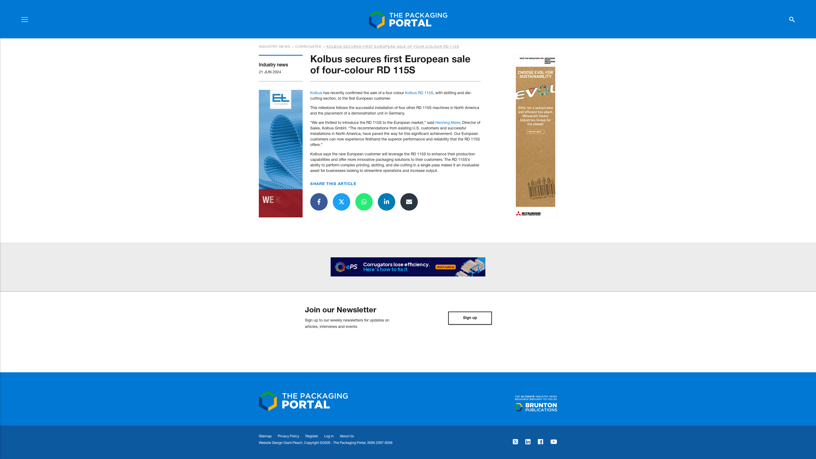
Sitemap (265, 436)
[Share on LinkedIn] (386, 202)
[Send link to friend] (409, 202)
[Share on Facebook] (319, 202)
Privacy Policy (288, 436)
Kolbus (316, 92)
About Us (347, 436)
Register (311, 436)
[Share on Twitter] (341, 202)
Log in (329, 436)
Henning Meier (447, 122)
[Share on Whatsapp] (364, 202)
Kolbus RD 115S (419, 92)
